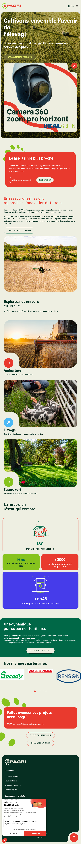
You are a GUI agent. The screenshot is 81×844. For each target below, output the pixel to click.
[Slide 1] (39, 130)
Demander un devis (40, 743)
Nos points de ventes (13, 785)
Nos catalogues (11, 790)
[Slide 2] (41, 130)
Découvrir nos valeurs (19, 230)
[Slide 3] (40, 691)
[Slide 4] (43, 691)
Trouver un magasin (40, 735)
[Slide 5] (46, 691)
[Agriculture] (40, 344)
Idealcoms (40, 837)
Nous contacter (11, 781)
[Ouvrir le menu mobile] (77, 6)
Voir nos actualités (40, 650)
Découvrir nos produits (20, 57)
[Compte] (68, 6)
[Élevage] (40, 403)
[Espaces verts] (40, 463)
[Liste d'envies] (73, 6)
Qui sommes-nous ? (12, 776)
